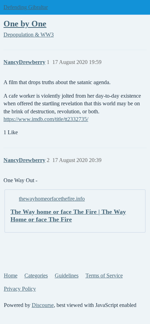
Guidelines (66, 275)
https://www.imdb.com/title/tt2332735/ (45, 119)
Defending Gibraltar (25, 7)
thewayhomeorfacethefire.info (52, 199)
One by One (24, 23)
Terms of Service (104, 275)
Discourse (43, 305)
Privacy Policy (20, 289)
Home (10, 275)
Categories (36, 275)
